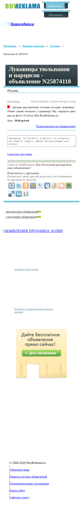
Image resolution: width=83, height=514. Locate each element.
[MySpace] (47, 186)
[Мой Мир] (33, 186)
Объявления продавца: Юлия (33, 231)
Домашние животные (33, 46)
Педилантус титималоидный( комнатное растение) (33, 310)
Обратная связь (19, 469)
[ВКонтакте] (11, 186)
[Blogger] (61, 186)
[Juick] (54, 186)
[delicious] (11, 194)
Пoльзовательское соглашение (29, 483)
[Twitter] (18, 186)
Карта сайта (17, 490)
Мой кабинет (56, 14)
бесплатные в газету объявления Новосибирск (22, 6)
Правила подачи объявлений (28, 476)
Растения (55, 46)
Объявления (55, 6)
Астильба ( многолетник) (26, 269)
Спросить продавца (19, 154)
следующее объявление (21, 216)
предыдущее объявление (22, 211)
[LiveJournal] (40, 186)
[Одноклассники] (26, 186)
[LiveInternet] (26, 194)
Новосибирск (22, 24)
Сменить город (19, 497)
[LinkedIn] (18, 194)
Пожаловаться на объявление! (56, 126)
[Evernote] (68, 186)
